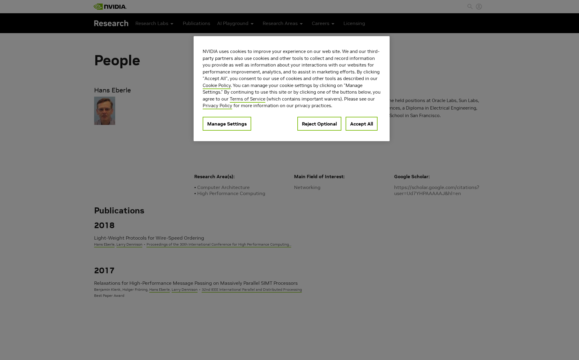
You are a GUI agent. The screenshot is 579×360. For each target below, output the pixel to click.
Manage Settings (227, 123)
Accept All (361, 123)
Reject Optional (319, 123)
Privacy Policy (217, 105)
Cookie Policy (217, 85)
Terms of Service (247, 98)
